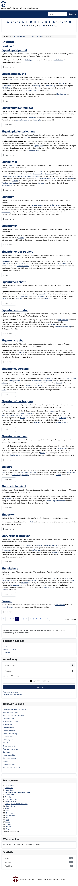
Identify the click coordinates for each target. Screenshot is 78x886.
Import (10, 539)
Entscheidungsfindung (63, 327)
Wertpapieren (48, 381)
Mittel (4, 88)
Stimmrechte (50, 324)
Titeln (4, 390)
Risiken (42, 453)
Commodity (9, 788)
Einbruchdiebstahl (14, 486)
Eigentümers (6, 212)
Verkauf (59, 383)
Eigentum (9, 824)
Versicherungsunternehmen (55, 501)
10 (40, 619)
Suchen (73, 14)
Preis (69, 470)
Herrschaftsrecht (37, 205)
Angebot (9, 829)
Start (5, 646)
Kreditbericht (9, 785)
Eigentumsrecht (12, 340)
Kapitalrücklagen (33, 176)
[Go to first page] (4, 619)
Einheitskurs (10, 568)
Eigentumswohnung (15, 436)
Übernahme (38, 385)
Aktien (32, 522)
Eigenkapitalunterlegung (18, 131)
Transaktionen (61, 422)
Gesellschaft (49, 174)
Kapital (61, 83)
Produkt (8, 797)
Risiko (47, 298)
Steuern (58, 475)
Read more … (9, 67)
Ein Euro (7, 466)
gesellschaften (58, 60)
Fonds (26, 137)
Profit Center (9, 795)
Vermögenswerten (8, 183)
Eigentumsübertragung (17, 401)
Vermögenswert (14, 381)
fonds (10, 80)
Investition (40, 296)
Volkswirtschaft (34, 150)
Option (64, 263)
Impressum (7, 652)
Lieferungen (36, 550)
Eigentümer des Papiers (17, 251)
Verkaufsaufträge (8, 580)
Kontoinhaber (9, 790)
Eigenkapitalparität (14, 50)
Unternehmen (10, 806)
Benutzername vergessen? (12, 694)
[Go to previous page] (7, 619)
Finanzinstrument (23, 266)
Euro (3, 472)
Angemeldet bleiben (12, 676)
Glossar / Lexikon (9, 649)
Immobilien (5, 415)
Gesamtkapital (7, 86)
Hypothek (9, 813)
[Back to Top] (74, 882)
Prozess (50, 378)
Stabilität (15, 181)
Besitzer (21, 238)
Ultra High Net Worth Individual (16, 804)
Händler (8, 827)
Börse (72, 580)
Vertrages (62, 418)
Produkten (55, 552)
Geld (7, 808)
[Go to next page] (44, 619)
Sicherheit (36, 422)
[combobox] (57, 14)
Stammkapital (11, 815)
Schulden (41, 183)
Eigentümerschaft (14, 282)
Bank (7, 820)
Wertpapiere (25, 415)
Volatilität (5, 590)
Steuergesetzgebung (28, 472)
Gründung (36, 86)
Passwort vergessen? (10, 692)
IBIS (7, 817)
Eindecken (9, 514)
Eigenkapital (27, 90)
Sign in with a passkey (41, 681)
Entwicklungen (15, 455)
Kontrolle (42, 294)
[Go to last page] (48, 619)
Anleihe (58, 263)
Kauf (66, 578)
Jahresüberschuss (22, 120)
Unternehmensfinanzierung (46, 178)
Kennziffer (31, 118)
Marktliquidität (49, 587)
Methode (24, 583)
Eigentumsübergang (15, 368)
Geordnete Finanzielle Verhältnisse (17, 792)
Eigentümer (8, 176)
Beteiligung (29, 60)
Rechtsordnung (55, 205)
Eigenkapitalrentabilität (17, 108)
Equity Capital (13, 165)
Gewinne (19, 298)
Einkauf (7, 601)
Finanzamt (71, 472)
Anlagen (4, 383)
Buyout (7, 822)
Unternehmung (50, 86)
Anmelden (39, 687)
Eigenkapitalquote (14, 73)
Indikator (70, 178)
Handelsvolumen (16, 585)
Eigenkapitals (61, 94)
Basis (7, 811)
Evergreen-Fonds (11, 799)
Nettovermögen (7, 185)
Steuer (28, 545)
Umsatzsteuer (6, 550)
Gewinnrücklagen (19, 176)
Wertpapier (20, 263)
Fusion (27, 385)
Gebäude (7, 498)
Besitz (4, 298)
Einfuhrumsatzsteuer (16, 535)
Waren (39, 545)
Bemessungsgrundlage (20, 475)
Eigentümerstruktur (15, 310)
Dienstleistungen (51, 545)
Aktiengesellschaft (11, 801)
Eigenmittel (36, 90)
